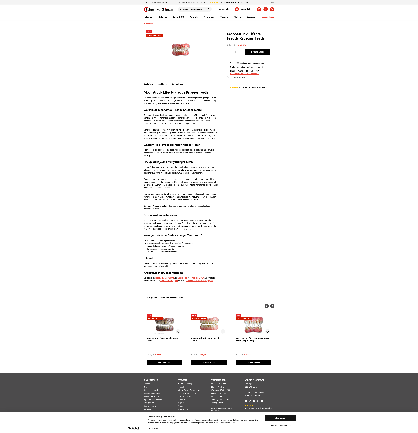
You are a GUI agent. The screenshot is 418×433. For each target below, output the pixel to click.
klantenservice (151, 379)
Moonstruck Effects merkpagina (199, 280)
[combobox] (191, 9)
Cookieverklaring (150, 406)
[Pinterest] (254, 401)
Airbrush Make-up (184, 396)
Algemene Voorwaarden (153, 399)
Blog (272, 2)
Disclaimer (148, 409)
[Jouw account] (265, 9)
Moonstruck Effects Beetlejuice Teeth (206, 339)
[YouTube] (262, 401)
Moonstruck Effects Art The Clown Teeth (163, 339)
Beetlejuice (182, 277)
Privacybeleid (149, 403)
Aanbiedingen (182, 409)
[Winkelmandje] (272, 9)
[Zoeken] (208, 9)
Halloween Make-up (184, 384)
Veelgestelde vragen (151, 396)
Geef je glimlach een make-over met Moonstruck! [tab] (164, 297)
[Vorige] (267, 306)
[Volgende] (272, 306)
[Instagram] (258, 401)
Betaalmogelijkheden (151, 390)
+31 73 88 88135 (253, 395)
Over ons (147, 387)
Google (228, 2)
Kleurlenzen (181, 399)
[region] (181, 50)
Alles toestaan (280, 418)
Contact (147, 384)
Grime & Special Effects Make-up (189, 390)
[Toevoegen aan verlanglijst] (178, 331)
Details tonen (153, 429)
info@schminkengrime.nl (256, 392)
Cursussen (181, 406)
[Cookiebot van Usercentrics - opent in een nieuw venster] (133, 428)
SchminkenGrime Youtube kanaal (244, 73)
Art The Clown (198, 277)
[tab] (148, 84)
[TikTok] (250, 401)
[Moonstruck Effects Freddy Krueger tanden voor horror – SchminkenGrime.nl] (181, 50)
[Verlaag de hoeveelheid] (230, 52)
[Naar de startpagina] (158, 9)
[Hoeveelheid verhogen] (241, 52)
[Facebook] (246, 401)
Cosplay (180, 403)
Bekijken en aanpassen (279, 425)
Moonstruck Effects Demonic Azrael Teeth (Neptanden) (253, 339)
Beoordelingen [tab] (177, 84)
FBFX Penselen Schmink (186, 393)
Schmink (180, 387)
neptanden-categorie (169, 280)
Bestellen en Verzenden (152, 393)
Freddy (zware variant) (164, 277)
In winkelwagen (257, 52)
